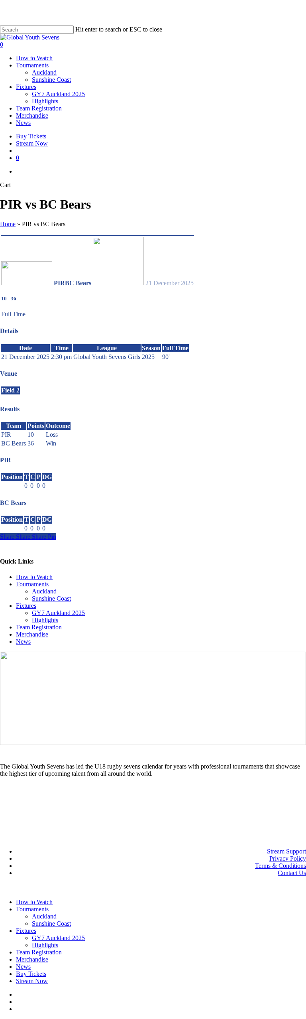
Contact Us (292, 872)
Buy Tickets (31, 973)
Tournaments (32, 584)
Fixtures (26, 605)
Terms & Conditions (280, 865)
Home (8, 224)
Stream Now (32, 981)
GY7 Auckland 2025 (58, 612)
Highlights (45, 620)
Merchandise (32, 634)
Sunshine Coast (51, 598)
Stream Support (286, 851)
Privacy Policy (287, 858)
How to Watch (34, 577)
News (23, 641)
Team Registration (39, 627)
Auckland (44, 591)
